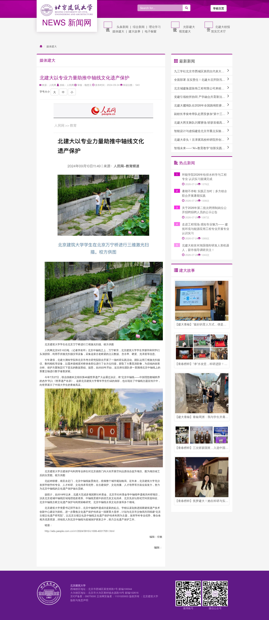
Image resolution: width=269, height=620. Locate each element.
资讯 (108, 25)
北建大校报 (222, 27)
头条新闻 (122, 27)
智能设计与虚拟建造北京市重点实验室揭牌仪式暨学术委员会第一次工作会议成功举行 (203, 131)
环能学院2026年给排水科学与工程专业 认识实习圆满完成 (204, 176)
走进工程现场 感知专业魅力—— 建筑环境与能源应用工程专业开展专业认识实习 (205, 228)
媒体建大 (118, 31)
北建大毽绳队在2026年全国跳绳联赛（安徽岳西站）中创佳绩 (203, 105)
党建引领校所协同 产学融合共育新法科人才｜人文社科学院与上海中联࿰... (203, 97)
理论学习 (155, 27)
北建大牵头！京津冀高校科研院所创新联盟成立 (203, 139)
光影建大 (189, 27)
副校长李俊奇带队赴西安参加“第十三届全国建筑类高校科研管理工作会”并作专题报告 (203, 114)
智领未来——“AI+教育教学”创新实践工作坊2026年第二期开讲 (203, 148)
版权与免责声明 (79, 600)
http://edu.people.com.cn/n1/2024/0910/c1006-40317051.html (79, 531)
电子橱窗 (151, 31)
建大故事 (134, 31)
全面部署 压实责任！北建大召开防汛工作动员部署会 (203, 79)
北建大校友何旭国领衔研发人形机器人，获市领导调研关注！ (205, 247)
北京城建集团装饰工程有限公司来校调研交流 (203, 88)
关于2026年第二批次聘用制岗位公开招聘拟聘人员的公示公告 (204, 210)
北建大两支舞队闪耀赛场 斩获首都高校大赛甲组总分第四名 (203, 122)
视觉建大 (185, 31)
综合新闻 (139, 27)
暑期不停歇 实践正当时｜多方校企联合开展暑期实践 (204, 193)
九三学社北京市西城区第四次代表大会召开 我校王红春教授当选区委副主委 (203, 71)
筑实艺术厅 (218, 31)
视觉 (175, 25)
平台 (209, 25)
